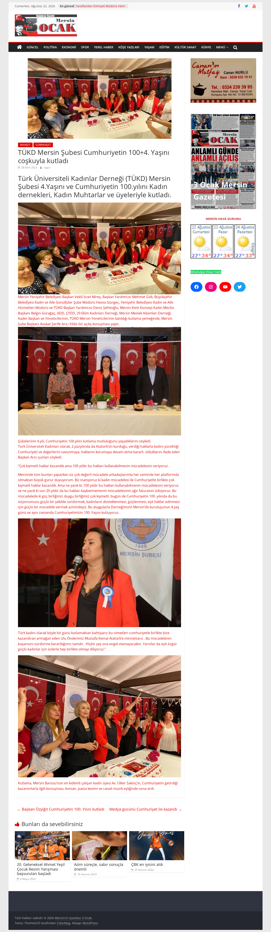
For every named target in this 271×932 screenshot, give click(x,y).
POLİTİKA (50, 47)
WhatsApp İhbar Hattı (206, 272)
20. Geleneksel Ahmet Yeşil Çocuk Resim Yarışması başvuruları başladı (41, 869)
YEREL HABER (103, 47)
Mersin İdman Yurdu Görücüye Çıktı (101, 6)
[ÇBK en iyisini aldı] (156, 833)
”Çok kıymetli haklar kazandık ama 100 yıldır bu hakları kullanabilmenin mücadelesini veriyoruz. (93, 466)
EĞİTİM (164, 47)
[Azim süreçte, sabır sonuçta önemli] (99, 833)
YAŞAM (149, 47)
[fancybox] (99, 329)
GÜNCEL (33, 47)
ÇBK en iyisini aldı (147, 864)
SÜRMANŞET (43, 145)
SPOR (85, 47)
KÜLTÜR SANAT (185, 47)
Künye (206, 47)
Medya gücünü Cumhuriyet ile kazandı (145, 809)
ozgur (47, 167)
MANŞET (25, 145)
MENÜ (220, 47)
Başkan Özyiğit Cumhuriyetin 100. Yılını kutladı (60, 809)
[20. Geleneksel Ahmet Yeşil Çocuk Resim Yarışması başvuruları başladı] (42, 833)
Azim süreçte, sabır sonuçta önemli (98, 867)
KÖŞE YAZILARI (128, 47)
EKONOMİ (69, 47)
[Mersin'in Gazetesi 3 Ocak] (19, 47)
